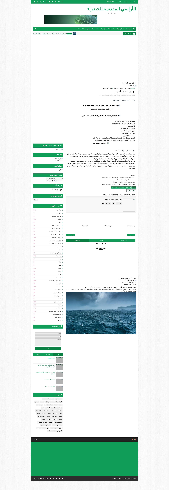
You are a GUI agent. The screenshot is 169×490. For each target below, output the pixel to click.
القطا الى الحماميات (56, 234)
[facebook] (62, 1)
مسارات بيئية (57, 296)
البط (60, 222)
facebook (123, 240)
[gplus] (56, 1)
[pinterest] (52, 1)
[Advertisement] (93, 48)
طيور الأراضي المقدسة (125, 88)
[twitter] (59, 1)
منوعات (59, 305)
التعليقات (38, 354)
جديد (58, 354)
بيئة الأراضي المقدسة (118, 28)
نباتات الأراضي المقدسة (55, 311)
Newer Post (70, 235)
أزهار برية (58, 210)
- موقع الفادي (59, 190)
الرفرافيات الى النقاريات (55, 231)
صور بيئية (58, 277)
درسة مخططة (132, 226)
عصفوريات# (114, 187)
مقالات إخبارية (90, 28)
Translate (60, 181)
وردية (59, 320)
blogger (77, 240)
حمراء (59, 265)
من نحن (125, 1)
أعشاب (59, 219)
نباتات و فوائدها (57, 314)
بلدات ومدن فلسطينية (55, 240)
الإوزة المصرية (51, 358)
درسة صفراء (108, 226)
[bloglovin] (49, 1)
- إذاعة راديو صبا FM (57, 189)
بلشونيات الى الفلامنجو (55, 243)
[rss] (43, 1)
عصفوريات (115, 88)
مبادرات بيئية (58, 289)
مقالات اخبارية (57, 302)
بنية (60, 250)
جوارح (59, 262)
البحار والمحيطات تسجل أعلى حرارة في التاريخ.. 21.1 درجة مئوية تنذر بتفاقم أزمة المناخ (60, 33)
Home (133, 88)
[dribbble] (46, 1)
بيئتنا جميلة (58, 256)
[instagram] (37, 1)
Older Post (131, 235)
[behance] (40, 1)
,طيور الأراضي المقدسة (110, 95)
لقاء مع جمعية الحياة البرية (48, 386)
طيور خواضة (58, 283)
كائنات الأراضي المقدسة (103, 28)
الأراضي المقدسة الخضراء (111, 9)
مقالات (59, 299)
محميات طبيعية (57, 292)
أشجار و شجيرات (56, 216)
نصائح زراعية (58, 317)
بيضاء (59, 259)
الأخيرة (48, 354)
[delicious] (34, 1)
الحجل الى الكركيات (56, 228)
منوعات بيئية (81, 28)
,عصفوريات (102, 95)
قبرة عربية (85, 226)
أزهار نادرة (58, 213)
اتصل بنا (119, 1)
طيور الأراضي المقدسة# (125, 187)
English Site (110, 1)
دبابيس (59, 268)
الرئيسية (132, 1)
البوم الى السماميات (56, 225)
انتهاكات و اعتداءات (56, 237)
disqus (101, 240)
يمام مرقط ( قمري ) (50, 379)
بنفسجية (59, 247)
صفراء (59, 274)
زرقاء (59, 271)
